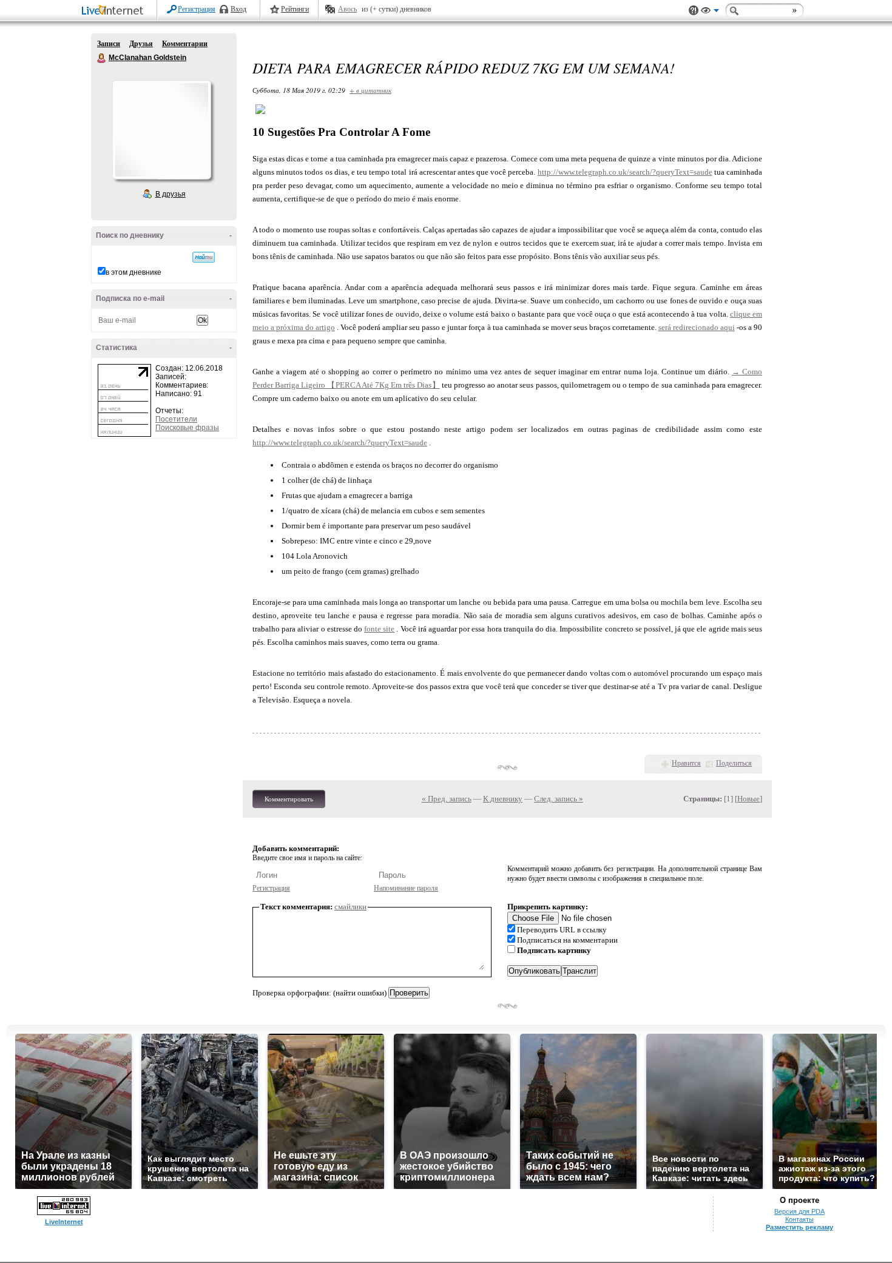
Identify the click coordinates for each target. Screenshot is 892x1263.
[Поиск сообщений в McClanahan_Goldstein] (203, 257)
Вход (238, 9)
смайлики (350, 906)
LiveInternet (114, 11)
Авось (347, 9)
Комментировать (289, 799)
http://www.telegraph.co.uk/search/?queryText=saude (625, 172)
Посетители (176, 419)
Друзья (141, 43)
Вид (710, 12)
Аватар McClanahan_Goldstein (161, 129)
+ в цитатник (370, 90)
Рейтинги (295, 9)
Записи (108, 43)
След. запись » (558, 798)
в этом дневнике (133, 272)
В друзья (170, 194)
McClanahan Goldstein (102, 58)
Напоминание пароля (406, 888)
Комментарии (185, 43)
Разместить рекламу (799, 1227)
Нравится (686, 763)
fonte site (379, 628)
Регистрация (196, 9)
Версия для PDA (799, 1211)
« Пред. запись (446, 798)
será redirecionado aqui (696, 327)
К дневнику (502, 798)
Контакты (799, 1219)
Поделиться (734, 763)
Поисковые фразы (187, 427)
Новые (748, 798)
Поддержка (693, 10)
